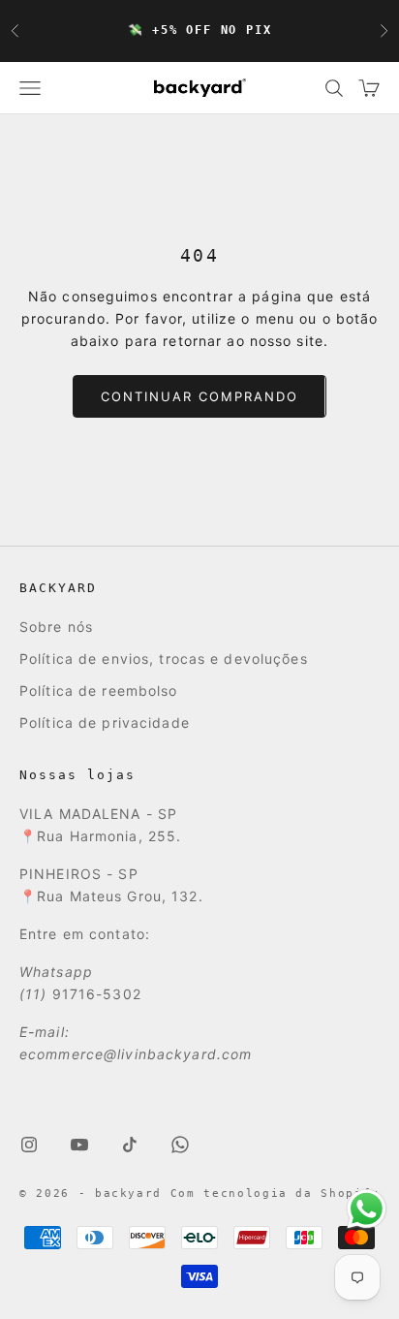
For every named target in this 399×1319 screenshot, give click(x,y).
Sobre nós (56, 626)
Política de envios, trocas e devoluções (163, 658)
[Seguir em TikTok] (129, 1144)
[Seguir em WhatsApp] (180, 1144)
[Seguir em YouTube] (79, 1144)
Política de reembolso (98, 690)
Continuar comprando (199, 396)
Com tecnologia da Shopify (275, 1193)
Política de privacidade (104, 722)
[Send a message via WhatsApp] (366, 1209)
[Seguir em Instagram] (29, 1144)
